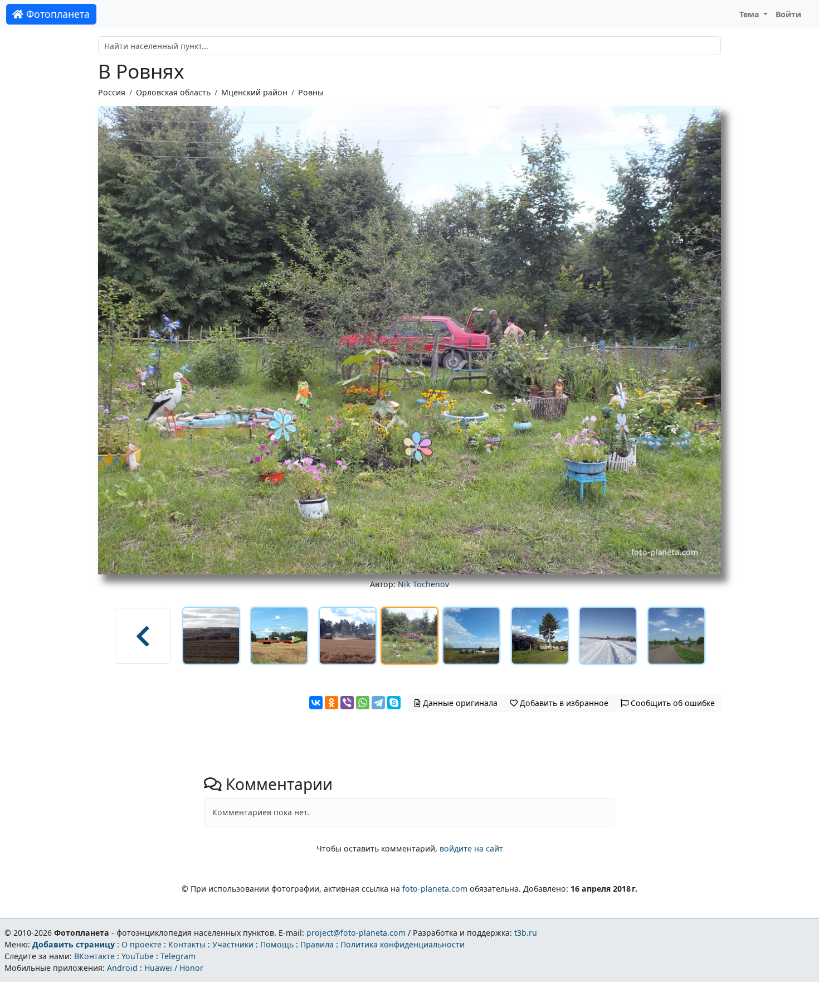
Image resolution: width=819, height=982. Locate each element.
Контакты (187, 944)
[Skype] (394, 702)
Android (122, 967)
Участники (233, 944)
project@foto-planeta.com (356, 932)
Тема (750, 14)
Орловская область (173, 92)
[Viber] (347, 702)
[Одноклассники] (331, 702)
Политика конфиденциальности (402, 944)
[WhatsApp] (362, 702)
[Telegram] (378, 702)
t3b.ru (525, 932)
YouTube (137, 956)
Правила (317, 944)
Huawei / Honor (173, 967)
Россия (111, 92)
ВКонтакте (94, 956)
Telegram (178, 956)
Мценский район (254, 92)
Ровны (311, 92)
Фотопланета (56, 14)
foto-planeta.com (434, 888)
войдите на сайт (471, 848)
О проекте (141, 944)
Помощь (277, 944)
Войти (788, 14)
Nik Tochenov (423, 584)
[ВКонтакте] (316, 702)
